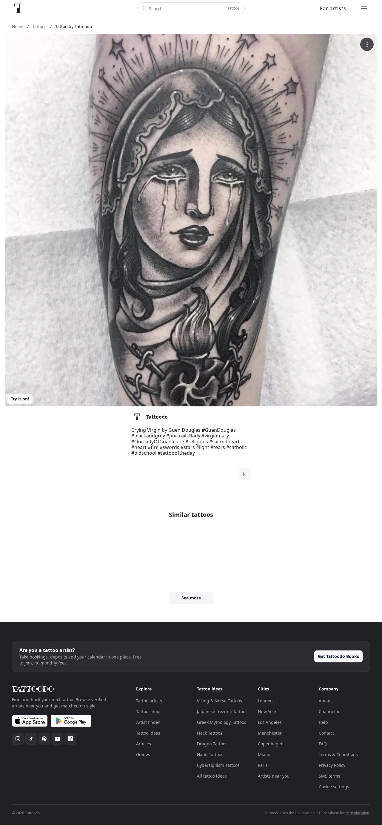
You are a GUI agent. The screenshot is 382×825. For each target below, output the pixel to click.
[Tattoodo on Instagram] (18, 739)
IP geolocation (357, 812)
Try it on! (20, 399)
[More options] (367, 44)
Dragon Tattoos (212, 744)
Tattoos (233, 8)
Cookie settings (334, 786)
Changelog (330, 711)
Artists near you (273, 776)
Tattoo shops (148, 711)
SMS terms (329, 776)
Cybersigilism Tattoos (218, 765)
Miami (264, 754)
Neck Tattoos (209, 733)
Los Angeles (270, 722)
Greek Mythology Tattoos (221, 722)
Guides (143, 754)
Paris (263, 765)
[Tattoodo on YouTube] (57, 739)
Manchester (270, 733)
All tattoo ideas (212, 776)
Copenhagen (271, 744)
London (265, 701)
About (325, 701)
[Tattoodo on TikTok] (31, 739)
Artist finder (148, 722)
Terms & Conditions (338, 754)
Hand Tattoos (210, 754)
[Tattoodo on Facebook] (70, 739)
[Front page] (18, 8)
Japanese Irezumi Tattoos (222, 711)
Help (323, 722)
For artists (333, 8)
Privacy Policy (332, 765)
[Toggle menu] (364, 8)
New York (267, 711)
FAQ (323, 744)
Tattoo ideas (148, 733)
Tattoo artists (149, 701)
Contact (326, 733)
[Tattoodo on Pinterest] (44, 739)
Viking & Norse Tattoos (219, 701)
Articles (143, 744)
